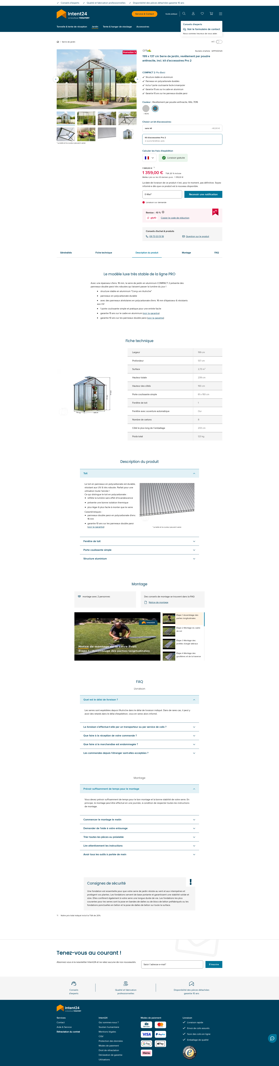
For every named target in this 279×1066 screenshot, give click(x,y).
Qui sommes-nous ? (109, 1022)
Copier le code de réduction (175, 217)
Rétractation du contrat (68, 1031)
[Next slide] (137, 79)
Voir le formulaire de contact (203, 29)
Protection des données (111, 1041)
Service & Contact (144, 14)
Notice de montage (158, 602)
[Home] (58, 42)
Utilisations (104, 1059)
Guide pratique (171, 14)
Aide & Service (64, 1027)
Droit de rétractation (109, 1050)
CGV (101, 1036)
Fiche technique (103, 252)
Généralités (66, 252)
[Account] (193, 14)
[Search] (184, 14)
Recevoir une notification (203, 194)
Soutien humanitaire (109, 1027)
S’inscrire (214, 964)
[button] (211, 13)
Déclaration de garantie (110, 1055)
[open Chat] (272, 1038)
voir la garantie (151, 313)
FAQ (216, 252)
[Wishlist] (202, 14)
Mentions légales (107, 1031)
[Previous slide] (56, 79)
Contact (61, 1022)
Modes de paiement (109, 1045)
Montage (186, 252)
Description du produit (147, 252)
